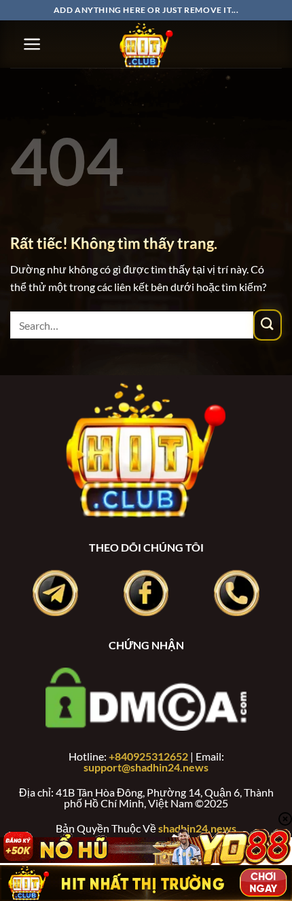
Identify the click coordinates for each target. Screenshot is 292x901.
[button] (32, 44)
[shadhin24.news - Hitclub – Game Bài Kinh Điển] (146, 44)
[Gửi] (267, 325)
